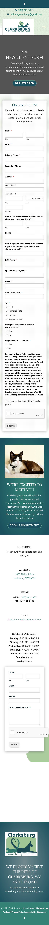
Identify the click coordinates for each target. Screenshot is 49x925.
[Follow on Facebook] (24, 4)
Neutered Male (15, 310)
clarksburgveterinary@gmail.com (24, 619)
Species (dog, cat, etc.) (15, 270)
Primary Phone (12, 155)
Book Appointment (24, 525)
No (10, 335)
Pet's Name (10, 259)
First (6, 139)
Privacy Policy (17, 912)
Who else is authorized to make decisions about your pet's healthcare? (24, 218)
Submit (11, 425)
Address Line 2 (10, 194)
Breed (8, 281)
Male (11, 306)
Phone (8, 232)
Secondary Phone (13, 166)
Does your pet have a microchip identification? (19, 326)
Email (8, 144)
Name (8, 130)
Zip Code (8, 211)
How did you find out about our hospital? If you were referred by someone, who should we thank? (24, 246)
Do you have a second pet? (18, 340)
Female (12, 315)
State (28, 203)
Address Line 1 (10, 185)
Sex (7, 303)
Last (27, 139)
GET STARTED (24, 83)
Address (9, 176)
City (6, 203)
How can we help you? (20, 707)
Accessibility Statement (35, 912)
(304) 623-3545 (29, 596)
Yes (10, 331)
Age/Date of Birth (13, 292)
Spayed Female (15, 319)
